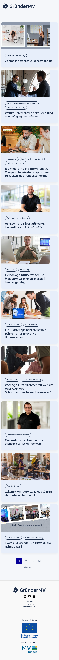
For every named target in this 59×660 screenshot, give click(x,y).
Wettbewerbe (31, 324)
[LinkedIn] (25, 596)
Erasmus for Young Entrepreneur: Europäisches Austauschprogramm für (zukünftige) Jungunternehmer (28, 172)
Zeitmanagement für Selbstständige (28, 60)
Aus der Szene (13, 324)
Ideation (25, 159)
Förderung (11, 159)
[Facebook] (29, 596)
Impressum (29, 609)
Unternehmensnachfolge (18, 435)
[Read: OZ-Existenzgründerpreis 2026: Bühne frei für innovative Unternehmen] (25, 305)
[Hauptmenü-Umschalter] (52, 6)
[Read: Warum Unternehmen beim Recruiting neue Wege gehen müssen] (25, 83)
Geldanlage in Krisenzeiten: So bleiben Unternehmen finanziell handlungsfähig (25, 278)
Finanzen (11, 269)
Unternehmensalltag (16, 55)
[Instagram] (34, 596)
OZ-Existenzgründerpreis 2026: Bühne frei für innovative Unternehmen (26, 333)
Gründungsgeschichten (17, 218)
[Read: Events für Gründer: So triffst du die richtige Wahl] (25, 518)
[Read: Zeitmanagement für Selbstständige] (25, 36)
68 (40, 561)
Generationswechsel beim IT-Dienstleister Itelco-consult (24, 441)
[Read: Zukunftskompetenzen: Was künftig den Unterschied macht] (25, 466)
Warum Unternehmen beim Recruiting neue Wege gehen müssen (29, 114)
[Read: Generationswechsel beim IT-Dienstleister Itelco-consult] (25, 415)
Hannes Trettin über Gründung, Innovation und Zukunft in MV (25, 225)
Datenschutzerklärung (29, 607)
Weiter (29, 567)
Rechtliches (12, 379)
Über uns (29, 601)
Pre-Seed (38, 159)
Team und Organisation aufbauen (22, 103)
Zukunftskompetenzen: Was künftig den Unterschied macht (28, 493)
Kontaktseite (29, 604)
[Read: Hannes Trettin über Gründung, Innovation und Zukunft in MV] (25, 198)
